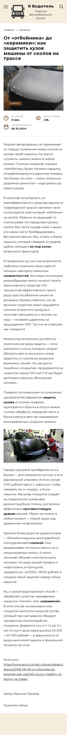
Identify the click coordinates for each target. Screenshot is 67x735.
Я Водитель (41, 6)
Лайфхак (14, 103)
